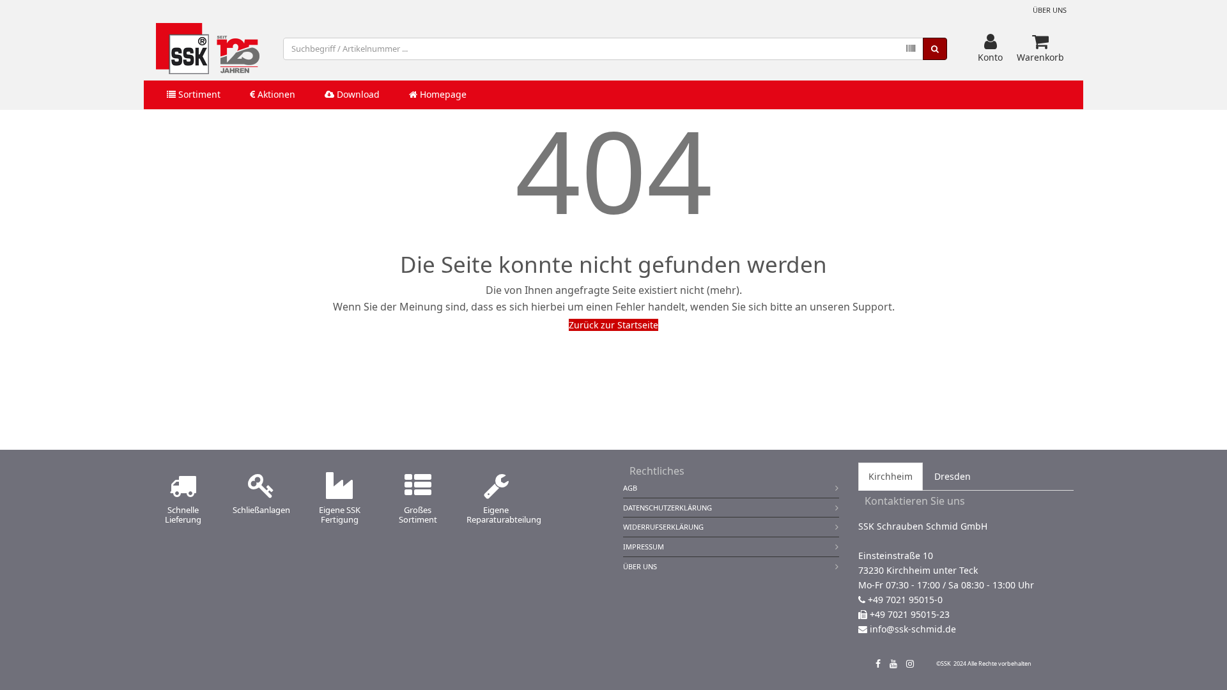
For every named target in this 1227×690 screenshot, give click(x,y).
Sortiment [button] (198, 94)
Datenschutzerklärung (667, 507)
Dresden (952, 476)
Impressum (643, 546)
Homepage (442, 94)
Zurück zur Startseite (613, 325)
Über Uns (640, 566)
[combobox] (603, 49)
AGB (630, 488)
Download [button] (357, 94)
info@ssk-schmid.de (913, 629)
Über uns (1050, 10)
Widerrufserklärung (663, 527)
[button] (990, 48)
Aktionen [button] (275, 94)
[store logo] (207, 48)
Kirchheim (890, 476)
